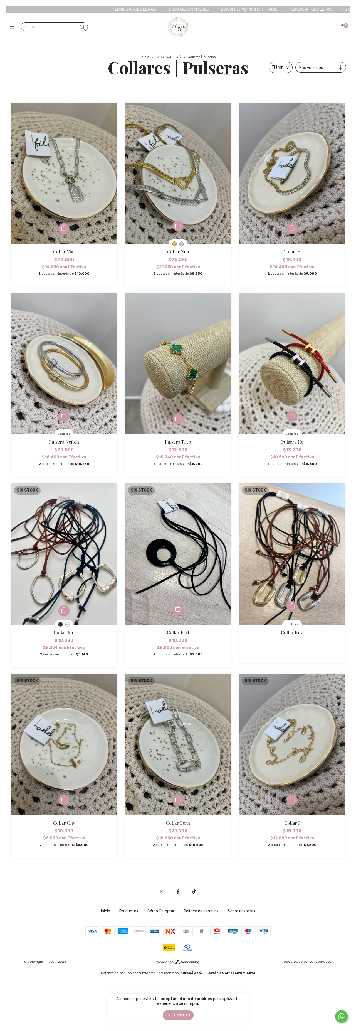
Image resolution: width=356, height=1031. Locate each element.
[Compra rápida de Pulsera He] (292, 416)
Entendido (178, 1015)
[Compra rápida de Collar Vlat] (64, 228)
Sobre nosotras (241, 911)
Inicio (145, 57)
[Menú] (13, 27)
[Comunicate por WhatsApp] (341, 1016)
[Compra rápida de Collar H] (292, 228)
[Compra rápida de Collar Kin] (64, 610)
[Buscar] (82, 27)
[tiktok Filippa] (193, 891)
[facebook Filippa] (178, 891)
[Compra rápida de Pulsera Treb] (178, 418)
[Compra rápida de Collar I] (292, 799)
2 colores (64, 434)
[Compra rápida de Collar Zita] (178, 225)
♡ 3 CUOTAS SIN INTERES (106, 9)
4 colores (292, 624)
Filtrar (277, 67)
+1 (67, 624)
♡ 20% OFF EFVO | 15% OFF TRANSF (168, 9)
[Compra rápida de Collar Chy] (64, 799)
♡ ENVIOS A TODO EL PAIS (53, 9)
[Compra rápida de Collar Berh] (178, 799)
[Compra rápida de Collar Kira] (292, 606)
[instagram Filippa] (162, 891)
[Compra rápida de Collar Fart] (178, 609)
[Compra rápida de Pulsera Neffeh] (64, 416)
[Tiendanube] (178, 963)
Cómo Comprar (160, 911)
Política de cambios (201, 911)
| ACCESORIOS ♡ (168, 57)
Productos (128, 911)
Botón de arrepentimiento (231, 973)
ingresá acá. (190, 973)
